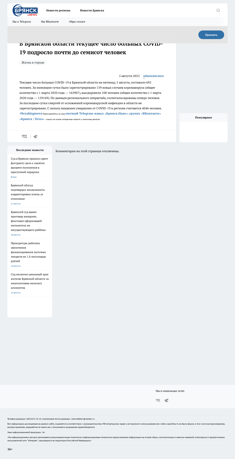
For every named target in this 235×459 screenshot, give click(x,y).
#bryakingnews (30, 113)
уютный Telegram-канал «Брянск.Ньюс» (96, 113)
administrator (153, 76)
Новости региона (58, 10)
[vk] (25, 136)
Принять (211, 34)
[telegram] (36, 136)
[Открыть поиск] (218, 10)
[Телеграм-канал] (166, 400)
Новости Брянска (92, 10)
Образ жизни (77, 21)
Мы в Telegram (21, 21)
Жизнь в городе (33, 62)
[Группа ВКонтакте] (158, 400)
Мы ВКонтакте (50, 21)
